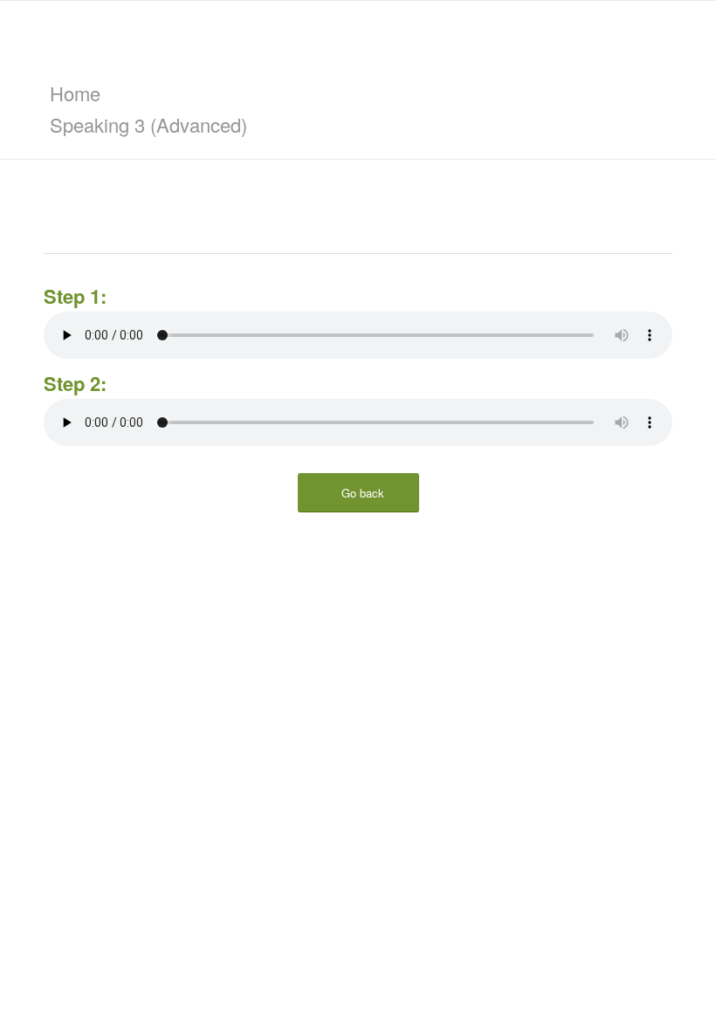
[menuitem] (361, 93)
